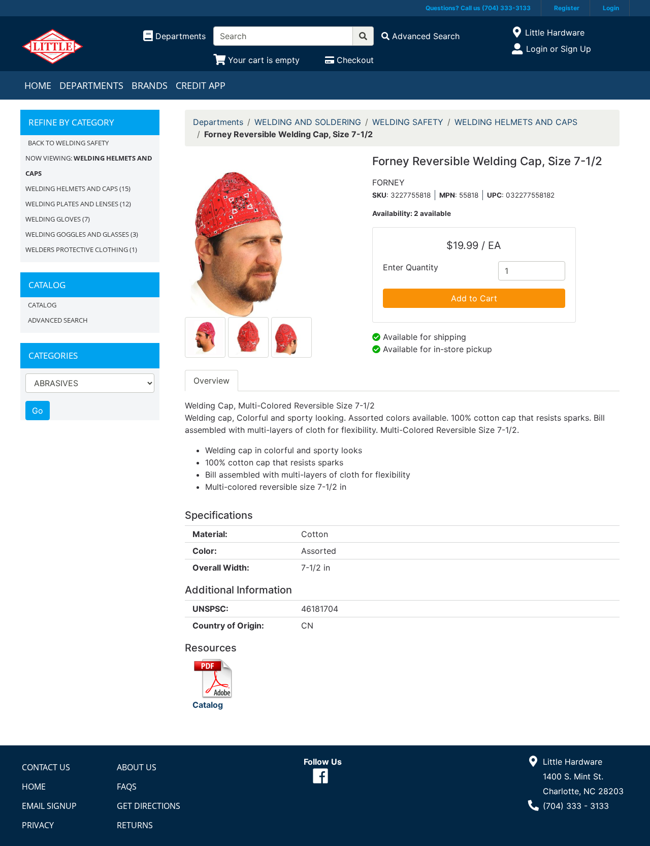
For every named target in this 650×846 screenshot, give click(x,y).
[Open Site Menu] (517, 32)
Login (611, 8)
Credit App (200, 85)
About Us (136, 767)
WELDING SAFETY (407, 122)
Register (566, 8)
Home (37, 85)
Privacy (38, 825)
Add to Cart (474, 298)
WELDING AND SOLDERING (307, 122)
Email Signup (49, 805)
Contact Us (46, 767)
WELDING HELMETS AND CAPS (71, 188)
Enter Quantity (410, 267)
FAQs (127, 786)
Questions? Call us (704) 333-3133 (478, 8)
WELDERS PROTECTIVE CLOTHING (76, 249)
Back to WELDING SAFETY (68, 142)
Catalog (42, 304)
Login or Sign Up (558, 49)
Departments (91, 85)
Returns (135, 825)
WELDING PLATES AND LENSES (71, 203)
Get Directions (148, 805)
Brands (150, 85)
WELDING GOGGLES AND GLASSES (77, 234)
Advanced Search (58, 320)
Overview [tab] (211, 380)
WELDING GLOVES (53, 219)
